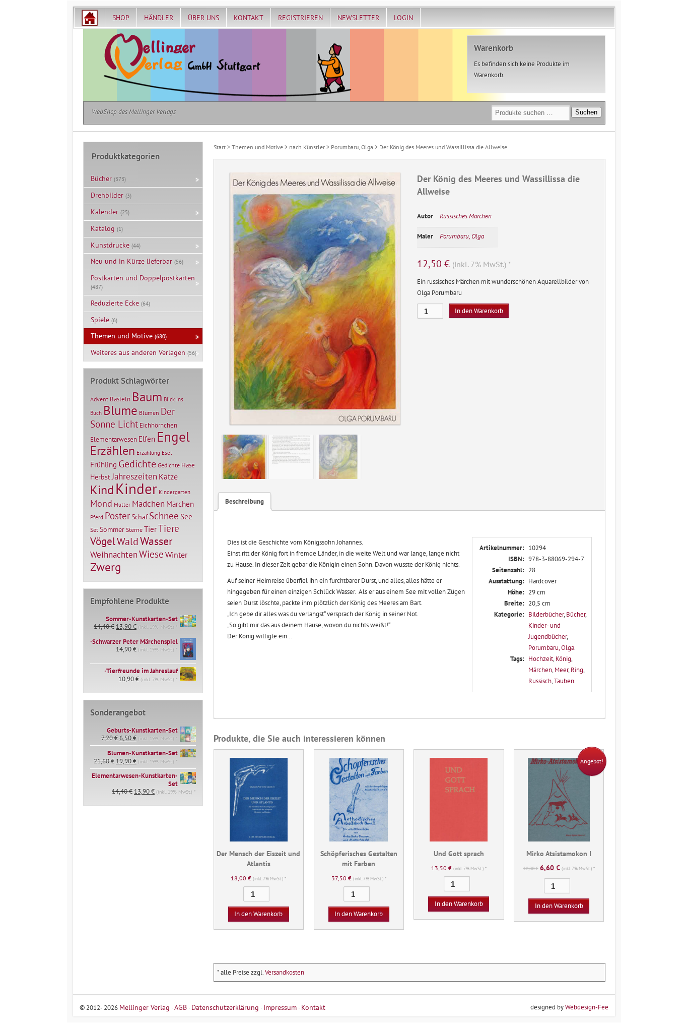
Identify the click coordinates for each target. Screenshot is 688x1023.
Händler (158, 17)
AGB (180, 1007)
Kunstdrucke (110, 245)
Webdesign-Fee (586, 1007)
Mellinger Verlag (144, 1007)
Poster (117, 516)
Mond (101, 503)
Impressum (280, 1007)
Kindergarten (174, 492)
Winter (176, 555)
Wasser (156, 541)
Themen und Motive (257, 147)
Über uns (203, 17)
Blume (120, 410)
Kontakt (248, 17)
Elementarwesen (113, 439)
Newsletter (358, 17)
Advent (99, 399)
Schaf (139, 516)
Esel (167, 452)
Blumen (149, 412)
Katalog (103, 228)
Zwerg (105, 566)
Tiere (168, 528)
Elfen (147, 439)
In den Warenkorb (479, 311)
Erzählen (112, 450)
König (563, 658)
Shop (120, 17)
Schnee (164, 516)
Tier (150, 529)
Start (220, 147)
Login (403, 17)
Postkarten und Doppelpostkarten (143, 277)
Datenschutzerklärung (225, 1007)
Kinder (136, 488)
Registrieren (300, 17)
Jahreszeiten (134, 476)
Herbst (100, 477)
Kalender (104, 211)
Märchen (540, 670)
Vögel (102, 541)
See (186, 516)
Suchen (586, 112)
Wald (128, 541)
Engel (173, 436)
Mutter (122, 504)
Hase (188, 464)
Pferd (96, 517)
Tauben (564, 681)
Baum (147, 396)
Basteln (120, 399)
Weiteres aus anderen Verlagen (138, 352)
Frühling (103, 464)
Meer (561, 670)
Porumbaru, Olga (352, 147)
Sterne (134, 529)
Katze (168, 476)
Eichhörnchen (158, 425)
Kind (102, 490)
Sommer (112, 529)
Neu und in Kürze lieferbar (131, 261)
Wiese (151, 554)
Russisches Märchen (466, 216)
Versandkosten (284, 972)
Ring (577, 670)
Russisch (540, 681)
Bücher (575, 614)
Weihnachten (113, 554)
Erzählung (148, 452)
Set (94, 529)
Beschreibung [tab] (244, 501)
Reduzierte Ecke (115, 303)
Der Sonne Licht (132, 417)
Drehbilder (107, 195)
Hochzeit (540, 658)
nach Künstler (307, 147)
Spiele (100, 319)
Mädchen (148, 503)
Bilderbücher (546, 614)
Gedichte (137, 463)
